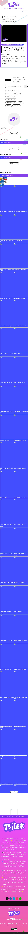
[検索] (25, 86)
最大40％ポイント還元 (11, 102)
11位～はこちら (14, 148)
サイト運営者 (14, 133)
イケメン (19, 77)
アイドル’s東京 (15, 932)
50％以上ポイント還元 (11, 99)
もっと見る (13, 791)
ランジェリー (16, 105)
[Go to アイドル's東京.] (1, 8)
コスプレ (9, 105)
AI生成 (14, 77)
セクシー (14, 96)
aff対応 (20, 102)
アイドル (16, 90)
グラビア (9, 90)
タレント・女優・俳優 (11, 93)
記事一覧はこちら (14, 163)
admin (2, 128)
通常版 (17, 81)
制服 (20, 93)
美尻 (8, 96)
